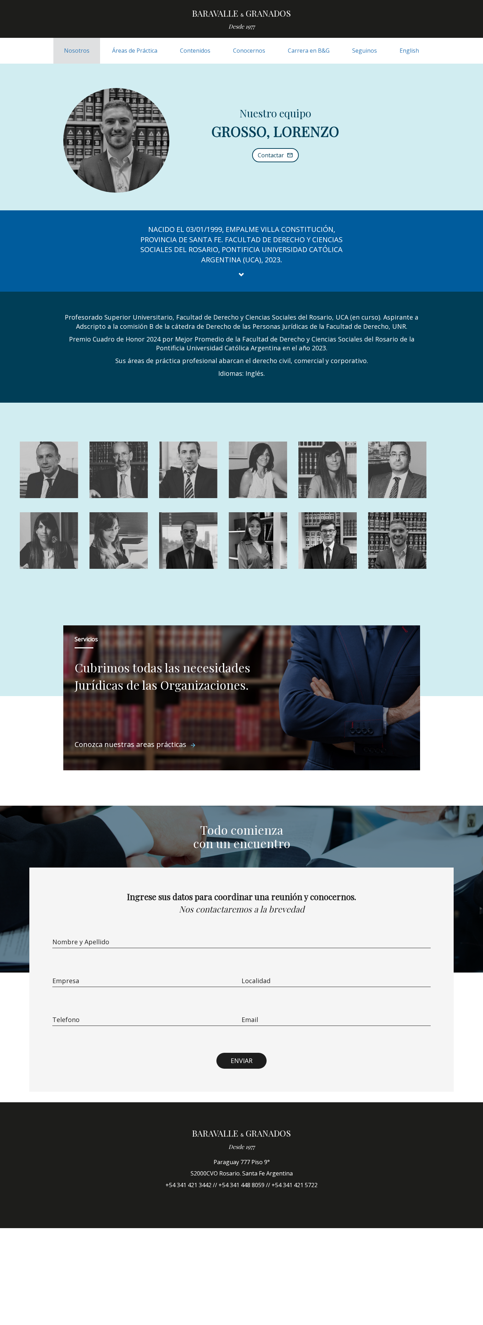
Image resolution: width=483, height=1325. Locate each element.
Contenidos (195, 50)
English (409, 50)
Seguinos (364, 50)
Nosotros (76, 50)
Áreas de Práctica (134, 50)
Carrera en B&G (309, 50)
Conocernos (249, 50)
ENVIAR (241, 1060)
